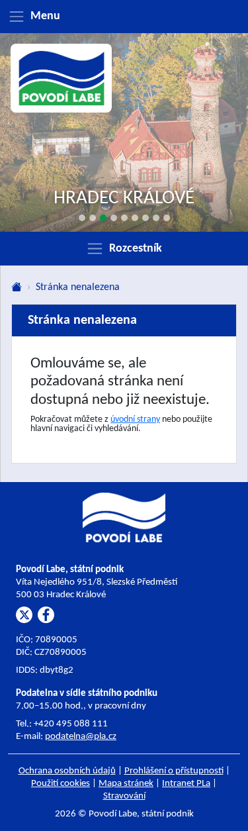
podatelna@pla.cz (80, 737)
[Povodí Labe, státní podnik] (61, 78)
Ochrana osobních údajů (67, 771)
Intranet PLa (186, 784)
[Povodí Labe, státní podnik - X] (24, 615)
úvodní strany (135, 419)
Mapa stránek (126, 784)
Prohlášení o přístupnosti (174, 771)
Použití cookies (60, 784)
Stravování (124, 796)
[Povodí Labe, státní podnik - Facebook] (46, 615)
